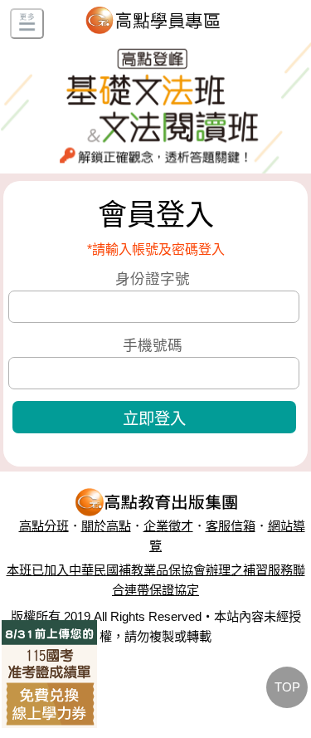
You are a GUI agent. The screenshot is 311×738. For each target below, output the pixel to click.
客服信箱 (230, 526)
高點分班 (44, 526)
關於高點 (106, 526)
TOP (287, 687)
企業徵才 (168, 526)
